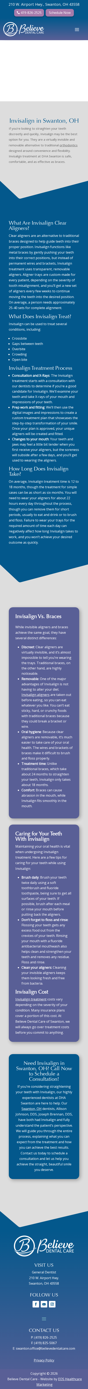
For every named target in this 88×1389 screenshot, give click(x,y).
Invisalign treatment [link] (30, 999)
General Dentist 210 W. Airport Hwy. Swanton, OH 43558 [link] (44, 1277)
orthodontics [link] (69, 145)
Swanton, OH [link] (31, 1108)
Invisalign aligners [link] (35, 694)
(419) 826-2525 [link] (45, 1337)
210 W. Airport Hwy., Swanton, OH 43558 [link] (44, 4)
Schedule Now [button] (60, 12)
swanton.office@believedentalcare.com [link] (45, 1348)
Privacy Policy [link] (44, 1360)
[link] (23, 29)
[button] (77, 29)
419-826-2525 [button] (31, 12)
